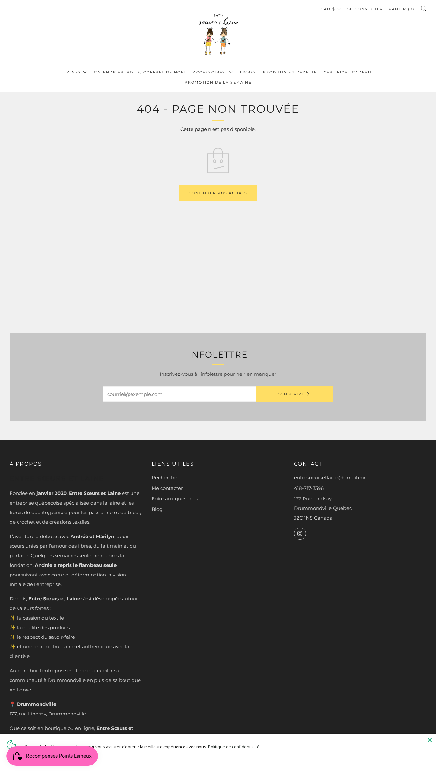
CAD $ (328, 9)
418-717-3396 (309, 488)
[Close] (429, 740)
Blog (157, 509)
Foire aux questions (175, 499)
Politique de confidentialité (233, 747)
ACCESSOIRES (210, 72)
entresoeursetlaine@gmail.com (331, 478)
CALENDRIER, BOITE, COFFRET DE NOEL (140, 72)
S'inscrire (291, 394)
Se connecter (365, 9)
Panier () (402, 9)
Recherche (164, 478)
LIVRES (248, 72)
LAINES (72, 72)
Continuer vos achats (218, 193)
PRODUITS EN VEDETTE (290, 72)
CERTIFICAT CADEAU (348, 72)
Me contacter (167, 488)
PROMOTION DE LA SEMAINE (218, 82)
